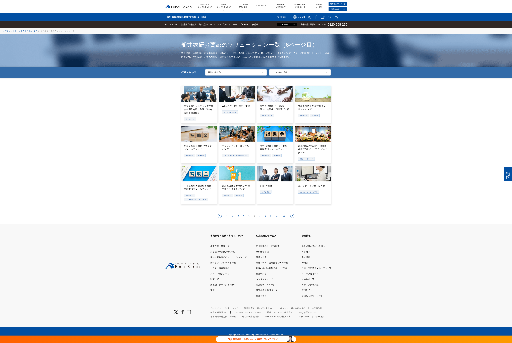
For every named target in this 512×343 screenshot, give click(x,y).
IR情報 (305, 262)
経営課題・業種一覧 (220, 246)
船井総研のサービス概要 (267, 246)
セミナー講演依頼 (250, 316)
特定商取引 (317, 308)
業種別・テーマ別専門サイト (224, 284)
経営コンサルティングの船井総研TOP (20, 31)
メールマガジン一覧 (220, 274)
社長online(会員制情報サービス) (271, 268)
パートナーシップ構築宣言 (278, 316)
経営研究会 (261, 274)
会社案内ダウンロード (312, 296)
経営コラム (261, 296)
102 (284, 215)
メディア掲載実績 (310, 284)
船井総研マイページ (265, 284)
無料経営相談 (262, 252)
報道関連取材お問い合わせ (223, 316)
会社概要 (306, 257)
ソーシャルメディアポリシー (247, 312)
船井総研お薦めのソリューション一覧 (228, 257)
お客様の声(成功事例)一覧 (222, 252)
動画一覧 (214, 279)
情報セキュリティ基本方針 (280, 312)
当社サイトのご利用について (224, 308)
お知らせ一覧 (308, 279)
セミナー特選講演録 (220, 268)
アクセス (306, 252)
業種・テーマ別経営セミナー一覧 (272, 262)
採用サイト (307, 290)
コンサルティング (264, 279)
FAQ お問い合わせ (308, 312)
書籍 (212, 290)
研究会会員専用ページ (266, 290)
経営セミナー (262, 257)
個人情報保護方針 (218, 312)
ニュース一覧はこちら (287, 24)
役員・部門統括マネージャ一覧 (316, 268)
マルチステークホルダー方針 (310, 316)
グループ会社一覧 (310, 274)
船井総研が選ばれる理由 (313, 246)
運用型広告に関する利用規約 (258, 308)
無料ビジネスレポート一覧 (223, 262)
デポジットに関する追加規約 (292, 308)
